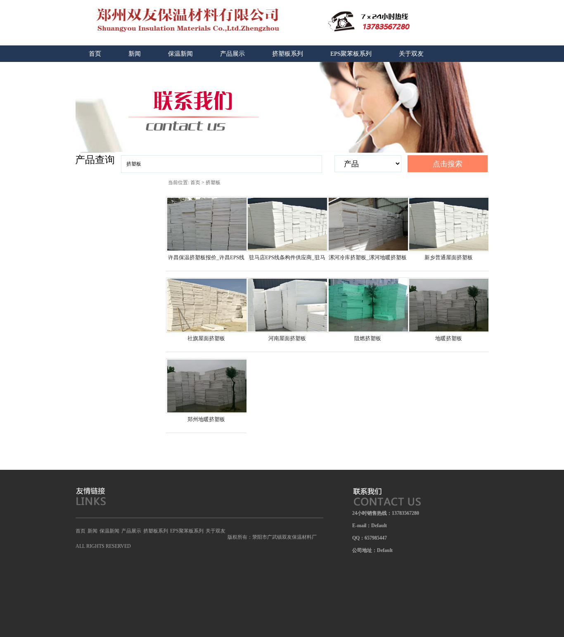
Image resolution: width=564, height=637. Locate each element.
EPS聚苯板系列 (351, 53)
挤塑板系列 (287, 53)
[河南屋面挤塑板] (287, 331)
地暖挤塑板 (448, 338)
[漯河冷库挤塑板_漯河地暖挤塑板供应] (368, 250)
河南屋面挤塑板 (287, 338)
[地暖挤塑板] (449, 331)
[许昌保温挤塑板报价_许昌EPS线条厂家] (207, 250)
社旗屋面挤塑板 (206, 338)
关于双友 (411, 53)
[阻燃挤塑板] (368, 331)
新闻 (134, 53)
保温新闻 (180, 53)
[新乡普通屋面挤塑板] (449, 250)
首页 (95, 53)
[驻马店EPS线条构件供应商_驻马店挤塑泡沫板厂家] (287, 250)
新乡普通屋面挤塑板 (448, 257)
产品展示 (232, 53)
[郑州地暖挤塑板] (207, 412)
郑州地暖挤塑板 (206, 419)
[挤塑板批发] (178, 20)
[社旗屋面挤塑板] (207, 331)
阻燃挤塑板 (367, 338)
